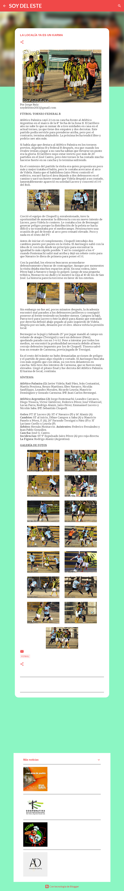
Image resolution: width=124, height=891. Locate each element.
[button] (22, 42)
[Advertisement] (62, 725)
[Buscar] (119, 6)
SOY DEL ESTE (25, 6)
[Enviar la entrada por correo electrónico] (22, 652)
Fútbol (25, 656)
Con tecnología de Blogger (64, 886)
